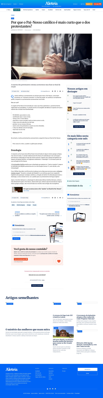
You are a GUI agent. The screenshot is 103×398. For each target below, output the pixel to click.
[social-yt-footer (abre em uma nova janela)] (47, 389)
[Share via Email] (60, 91)
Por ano (64, 371)
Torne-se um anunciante (60, 393)
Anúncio (50, 379)
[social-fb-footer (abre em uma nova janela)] (50, 389)
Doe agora (96, 4)
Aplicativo (51, 373)
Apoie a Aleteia (34, 393)
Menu (9, 9)
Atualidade (50, 9)
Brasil (94, 9)
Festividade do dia (75, 186)
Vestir (50, 377)
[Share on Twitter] (57, 91)
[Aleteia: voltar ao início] (51, 3)
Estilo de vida (58, 9)
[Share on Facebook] (52, 91)
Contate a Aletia (70, 393)
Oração (34, 205)
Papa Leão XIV (87, 9)
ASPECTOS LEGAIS (50, 393)
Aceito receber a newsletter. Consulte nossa (30, 235)
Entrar (83, 4)
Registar (88, 4)
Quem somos (41, 393)
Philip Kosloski (28, 30)
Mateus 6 (16, 132)
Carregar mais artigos (79, 126)
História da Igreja (21, 205)
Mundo (79, 303)
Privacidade (77, 393)
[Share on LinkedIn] (55, 91)
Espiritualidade (67, 9)
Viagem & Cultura (77, 9)
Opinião (37, 9)
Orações (16, 9)
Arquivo (43, 9)
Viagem (56, 328)
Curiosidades (10, 303)
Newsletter (51, 371)
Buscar (21, 4)
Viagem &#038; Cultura (40, 377)
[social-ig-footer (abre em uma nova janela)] (55, 389)
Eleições (80, 331)
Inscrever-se (16, 238)
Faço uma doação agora (20, 259)
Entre (43, 280)
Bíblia (13, 205)
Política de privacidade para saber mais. (38, 235)
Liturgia (29, 205)
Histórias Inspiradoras (28, 9)
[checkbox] (12, 235)
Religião (13, 15)
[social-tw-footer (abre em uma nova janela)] (52, 389)
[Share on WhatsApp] (62, 91)
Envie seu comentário (37, 285)
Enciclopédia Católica (18, 164)
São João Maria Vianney (57, 6)
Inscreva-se (51, 375)
